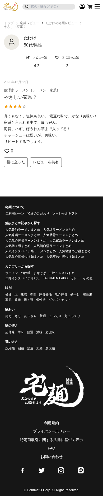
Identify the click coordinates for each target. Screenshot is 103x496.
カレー (75, 278)
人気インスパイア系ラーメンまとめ (30, 251)
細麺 (21, 348)
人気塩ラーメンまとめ (59, 230)
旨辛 (18, 300)
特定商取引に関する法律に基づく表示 (51, 440)
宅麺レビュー (29, 23)
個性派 (41, 300)
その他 (87, 278)
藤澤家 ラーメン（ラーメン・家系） (32, 90)
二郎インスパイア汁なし (22, 278)
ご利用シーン (14, 213)
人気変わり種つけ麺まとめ (65, 257)
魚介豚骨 (61, 294)
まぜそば (39, 273)
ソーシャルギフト (65, 213)
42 (36, 65)
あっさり (30, 316)
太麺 (39, 348)
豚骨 (33, 294)
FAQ (51, 448)
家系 (8, 300)
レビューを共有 (46, 162)
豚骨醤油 (45, 294)
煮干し (75, 294)
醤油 (8, 294)
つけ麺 (25, 273)
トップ (8, 23)
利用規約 (51, 423)
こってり (55, 316)
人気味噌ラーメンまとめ (22, 235)
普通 (43, 316)
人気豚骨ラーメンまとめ (60, 235)
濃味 (39, 332)
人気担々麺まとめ (18, 246)
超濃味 (50, 332)
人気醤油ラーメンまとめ (22, 230)
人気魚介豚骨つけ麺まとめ (24, 257)
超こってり (72, 316)
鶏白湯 (87, 294)
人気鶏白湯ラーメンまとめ (53, 246)
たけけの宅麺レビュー (61, 23)
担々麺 (28, 300)
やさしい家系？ (20, 97)
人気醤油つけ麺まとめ (75, 251)
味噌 (24, 294)
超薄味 (10, 332)
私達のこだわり (38, 213)
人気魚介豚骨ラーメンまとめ (25, 240)
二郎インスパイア (61, 273)
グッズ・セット (60, 300)
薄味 (21, 332)
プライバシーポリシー (51, 431)
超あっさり (13, 316)
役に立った (16, 162)
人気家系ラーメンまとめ (66, 240)
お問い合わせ (51, 457)
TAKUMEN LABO (55, 278)
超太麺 (50, 348)
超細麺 (10, 348)
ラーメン (11, 273)
